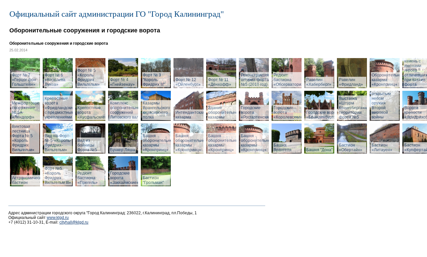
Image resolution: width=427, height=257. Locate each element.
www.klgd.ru (58, 217)
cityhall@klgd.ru (73, 222)
